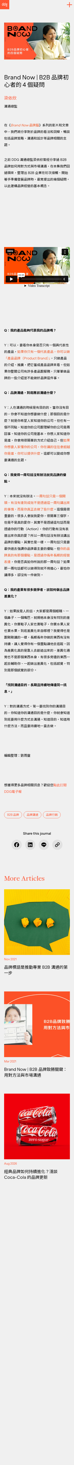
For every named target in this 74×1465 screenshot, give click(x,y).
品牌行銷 (52, 815)
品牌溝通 (32, 815)
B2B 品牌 (13, 815)
